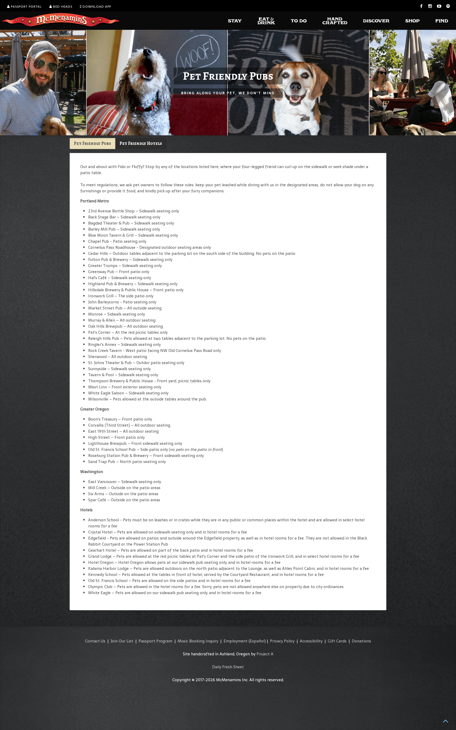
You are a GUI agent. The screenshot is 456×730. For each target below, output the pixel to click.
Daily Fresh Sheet (228, 667)
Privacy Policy (282, 641)
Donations (361, 641)
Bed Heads (62, 6)
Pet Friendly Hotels (141, 143)
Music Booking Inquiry (198, 641)
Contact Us (95, 641)
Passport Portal (26, 6)
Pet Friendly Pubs (92, 143)
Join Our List (122, 641)
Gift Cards (337, 641)
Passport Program (155, 641)
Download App (96, 6)
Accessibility (311, 641)
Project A (264, 654)
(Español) (257, 641)
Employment (236, 641)
